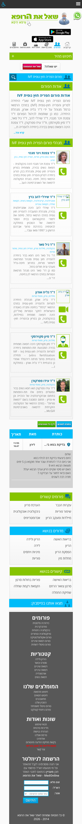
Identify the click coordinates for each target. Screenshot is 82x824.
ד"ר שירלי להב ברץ (42, 197)
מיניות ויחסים (31, 552)
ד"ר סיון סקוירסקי (43, 336)
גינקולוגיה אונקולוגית (26, 511)
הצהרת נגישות (40, 731)
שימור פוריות (63, 511)
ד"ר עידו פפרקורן (43, 381)
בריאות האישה (62, 580)
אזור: (57, 793)
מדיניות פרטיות (40, 728)
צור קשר (41, 749)
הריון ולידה (33, 539)
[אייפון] (42, 41)
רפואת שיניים (40, 666)
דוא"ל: (56, 787)
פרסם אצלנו (41, 735)
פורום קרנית (41, 626)
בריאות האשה (62, 539)
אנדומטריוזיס (32, 518)
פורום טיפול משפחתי (41, 706)
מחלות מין (65, 558)
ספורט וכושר (41, 663)
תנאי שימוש (41, 724)
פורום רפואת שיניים (40, 641)
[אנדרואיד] (60, 34)
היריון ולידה (40, 659)
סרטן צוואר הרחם (60, 586)
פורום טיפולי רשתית (41, 644)
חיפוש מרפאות (41, 692)
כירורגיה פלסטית (41, 623)
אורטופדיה (41, 673)
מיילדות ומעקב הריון (58, 518)
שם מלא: (55, 782)
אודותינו (41, 738)
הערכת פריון (32, 505)
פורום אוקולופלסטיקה (40, 637)
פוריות (36, 558)
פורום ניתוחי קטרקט (41, 709)
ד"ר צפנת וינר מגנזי (41, 153)
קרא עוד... (19, 132)
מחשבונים (41, 699)
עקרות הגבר (63, 505)
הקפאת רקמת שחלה (27, 586)
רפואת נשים (41, 677)
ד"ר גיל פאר (47, 244)
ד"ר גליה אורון (45, 292)
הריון (68, 545)
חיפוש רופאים (41, 695)
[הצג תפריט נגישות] (3, 4)
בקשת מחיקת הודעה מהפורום (41, 742)
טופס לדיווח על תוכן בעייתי (41, 746)
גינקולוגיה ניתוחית (41, 630)
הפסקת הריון (63, 552)
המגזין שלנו (41, 702)
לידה (37, 545)
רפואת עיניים (40, 670)
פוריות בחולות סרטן (28, 580)
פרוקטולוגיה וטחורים (41, 634)
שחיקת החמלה (61, 592)
